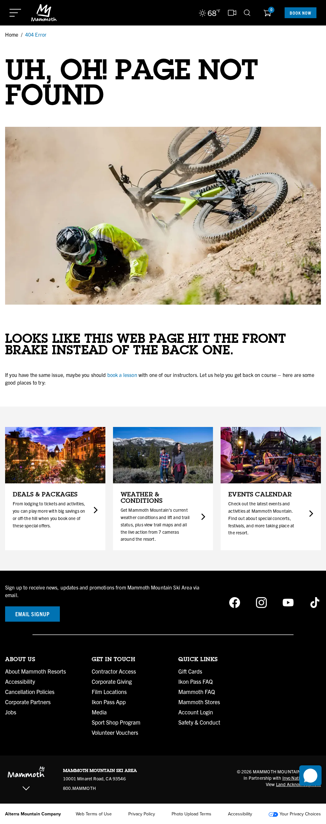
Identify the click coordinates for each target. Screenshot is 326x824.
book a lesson (122, 375)
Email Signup (32, 614)
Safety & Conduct (199, 722)
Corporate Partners (28, 702)
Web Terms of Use (94, 814)
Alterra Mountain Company (33, 814)
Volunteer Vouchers (115, 732)
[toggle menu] (15, 12)
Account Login (195, 712)
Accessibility (20, 681)
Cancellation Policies (29, 692)
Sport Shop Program (116, 722)
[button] (310, 775)
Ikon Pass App (109, 702)
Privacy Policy (141, 814)
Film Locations (109, 692)
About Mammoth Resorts (35, 671)
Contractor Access (114, 671)
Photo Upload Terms (191, 814)
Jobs (10, 712)
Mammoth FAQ (196, 692)
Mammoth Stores (199, 702)
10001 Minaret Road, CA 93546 (94, 778)
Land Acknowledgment (298, 784)
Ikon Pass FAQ (195, 681)
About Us (20, 659)
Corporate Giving (112, 681)
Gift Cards (190, 671)
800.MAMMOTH (79, 788)
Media (99, 712)
